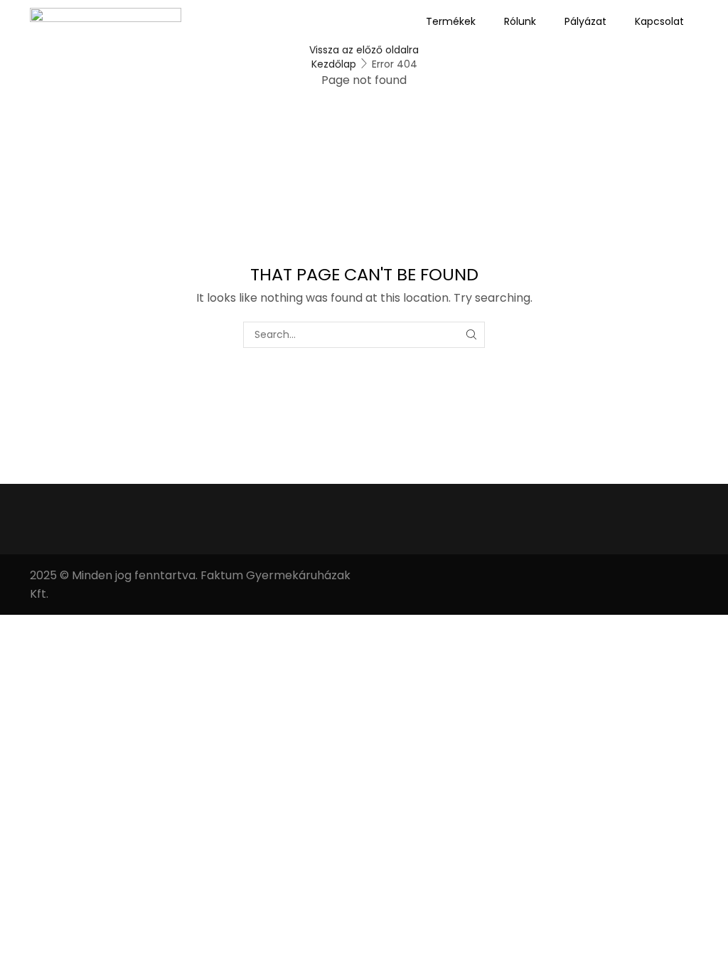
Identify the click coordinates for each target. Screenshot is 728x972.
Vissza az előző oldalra (364, 50)
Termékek (451, 21)
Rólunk (520, 21)
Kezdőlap (333, 64)
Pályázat (585, 21)
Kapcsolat (659, 21)
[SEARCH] (472, 335)
